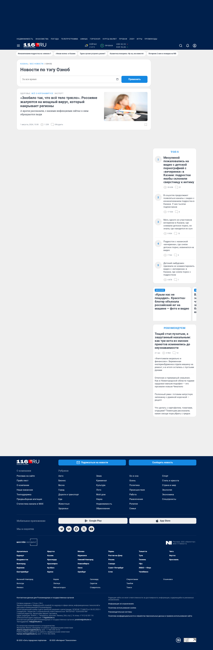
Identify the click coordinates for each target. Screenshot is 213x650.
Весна (61, 485)
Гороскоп (95, 39)
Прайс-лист (22, 480)
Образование (103, 508)
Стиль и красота (170, 480)
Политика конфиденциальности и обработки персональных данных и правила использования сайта (150, 616)
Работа (132, 494)
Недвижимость (25, 39)
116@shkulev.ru (48, 618)
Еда (60, 499)
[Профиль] (194, 46)
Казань (24, 64)
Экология (167, 490)
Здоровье (63, 508)
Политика (134, 485)
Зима (99, 476)
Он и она (133, 476)
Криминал (101, 480)
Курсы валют (110, 39)
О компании (23, 485)
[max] (76, 529)
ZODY (132, 39)
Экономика (168, 494)
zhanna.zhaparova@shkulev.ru (29, 630)
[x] (84, 529)
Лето (98, 490)
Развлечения (136, 499)
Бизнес (62, 480)
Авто (60, 476)
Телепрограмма (69, 39)
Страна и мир (169, 485)
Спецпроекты (169, 499)
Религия (133, 504)
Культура (100, 485)
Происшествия (137, 490)
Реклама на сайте (26, 476)
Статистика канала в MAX (30, 504)
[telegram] (61, 529)
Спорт (165, 476)
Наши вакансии (25, 490)
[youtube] (91, 529)
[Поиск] (180, 46)
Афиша (84, 39)
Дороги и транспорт (68, 494)
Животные (64, 504)
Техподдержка (24, 494)
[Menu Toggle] (18, 46)
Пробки (123, 39)
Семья (132, 508)
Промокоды (151, 39)
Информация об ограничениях (121, 604)
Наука (99, 499)
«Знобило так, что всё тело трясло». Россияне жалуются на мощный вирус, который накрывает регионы (58, 102)
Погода (55, 39)
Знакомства (42, 39)
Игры (139, 39)
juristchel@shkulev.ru (83, 620)
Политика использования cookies (122, 608)
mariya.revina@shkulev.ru (27, 634)
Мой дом (100, 494)
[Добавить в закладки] (146, 124)
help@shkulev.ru (35, 622)
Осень (132, 480)
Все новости (36, 64)
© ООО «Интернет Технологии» (63, 640)
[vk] (69, 529)
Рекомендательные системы (120, 612)
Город (61, 490)
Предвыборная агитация (29, 499)
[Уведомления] (187, 46)
